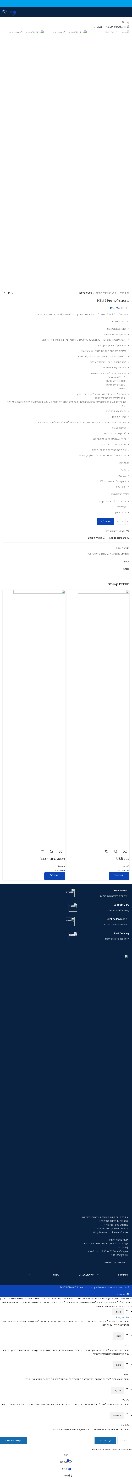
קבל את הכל (105, 1440)
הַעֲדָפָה (118, 1390)
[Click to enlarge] (123, 22)
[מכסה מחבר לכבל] (39, 718)
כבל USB (122, 858)
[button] (117, 531)
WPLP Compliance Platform (118, 1449)
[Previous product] (13, 293)
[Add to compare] (125, 851)
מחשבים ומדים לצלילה (106, 292)
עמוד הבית (124, 292)
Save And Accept (13, 1440)
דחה (125, 1440)
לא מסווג (117, 1415)
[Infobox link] (96, 893)
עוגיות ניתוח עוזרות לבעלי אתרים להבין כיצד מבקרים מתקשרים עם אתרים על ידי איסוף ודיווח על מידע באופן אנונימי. (77, 1379)
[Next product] (5, 293)
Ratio (126, 561)
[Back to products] (9, 293)
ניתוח (118, 1364)
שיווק (119, 1335)
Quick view (116, 851)
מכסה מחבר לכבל (52, 858)
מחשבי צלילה (85, 292)
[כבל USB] (103, 718)
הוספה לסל (106, 521)
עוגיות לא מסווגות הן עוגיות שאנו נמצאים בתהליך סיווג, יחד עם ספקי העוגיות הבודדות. (90, 1429)
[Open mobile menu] (127, 12)
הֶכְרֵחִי (118, 1311)
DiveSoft (125, 866)
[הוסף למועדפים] (106, 851)
